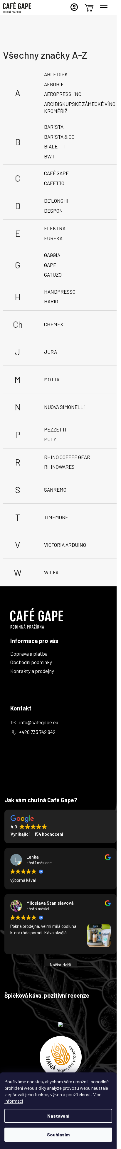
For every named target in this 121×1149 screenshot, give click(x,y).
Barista (53, 127)
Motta (51, 379)
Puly (50, 439)
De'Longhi (56, 201)
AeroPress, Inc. (63, 94)
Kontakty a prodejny (32, 671)
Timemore (56, 517)
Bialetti (54, 146)
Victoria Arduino (65, 545)
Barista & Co (59, 137)
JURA (50, 352)
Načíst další (60, 964)
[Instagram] (17, 762)
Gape (50, 265)
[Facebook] (17, 745)
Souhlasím (58, 1134)
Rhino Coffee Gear (67, 457)
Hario (51, 301)
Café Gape (56, 173)
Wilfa (51, 572)
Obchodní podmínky (31, 662)
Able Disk (56, 74)
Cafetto (54, 183)
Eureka (53, 238)
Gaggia (52, 255)
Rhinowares (59, 467)
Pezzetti (55, 429)
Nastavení (58, 1115)
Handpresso (59, 292)
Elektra (54, 228)
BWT (49, 156)
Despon (53, 211)
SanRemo (55, 490)
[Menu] (103, 7)
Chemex (53, 324)
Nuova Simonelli (64, 407)
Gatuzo (53, 274)
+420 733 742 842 (37, 732)
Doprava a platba (29, 653)
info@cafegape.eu (38, 722)
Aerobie (54, 84)
